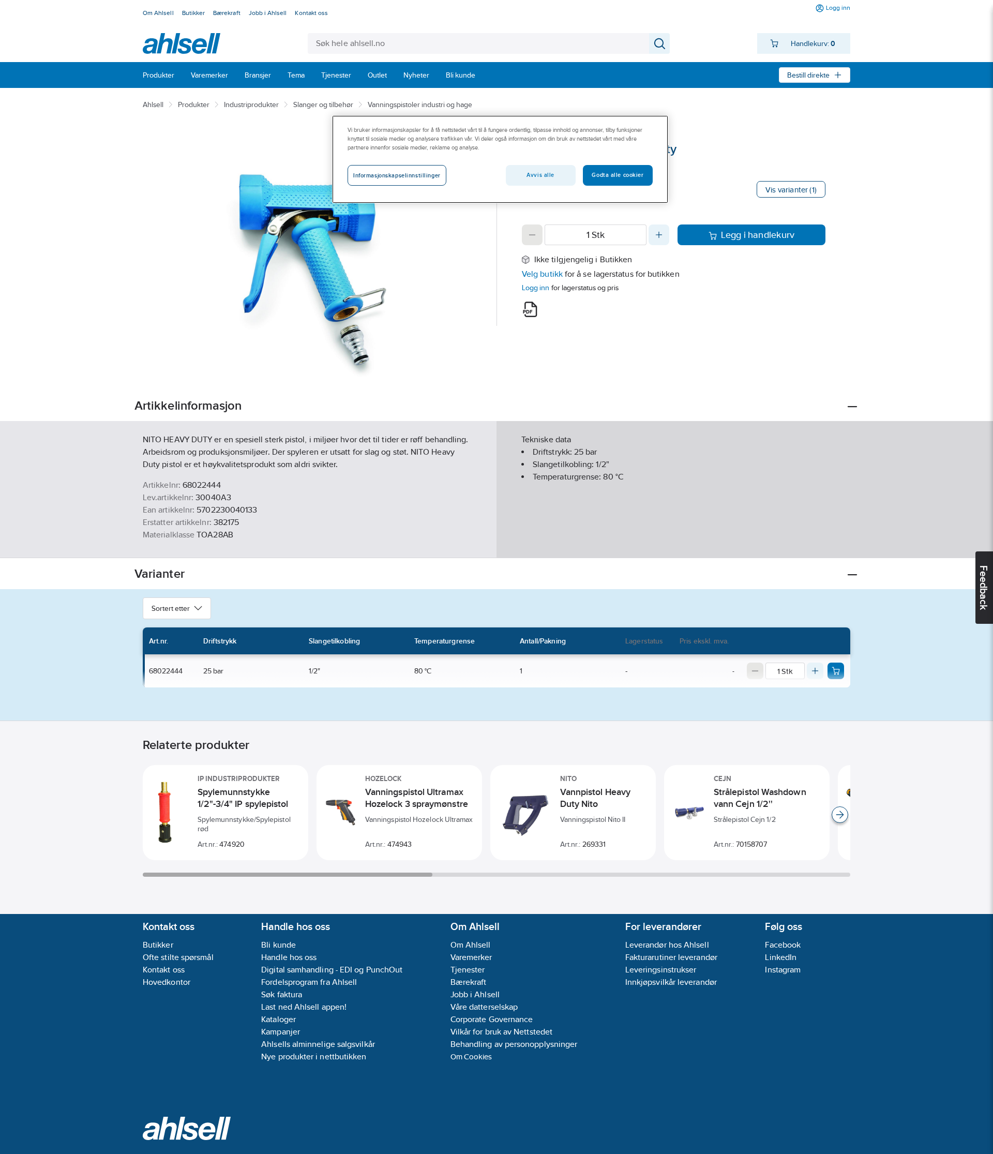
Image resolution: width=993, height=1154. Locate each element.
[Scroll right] (840, 814)
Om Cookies (471, 1056)
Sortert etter (171, 608)
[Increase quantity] (659, 234)
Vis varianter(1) (791, 189)
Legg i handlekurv (758, 235)
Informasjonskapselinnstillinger (397, 175)
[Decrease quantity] (532, 234)
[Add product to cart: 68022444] (836, 671)
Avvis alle (540, 175)
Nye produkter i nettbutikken (313, 1056)
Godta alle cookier (617, 175)
